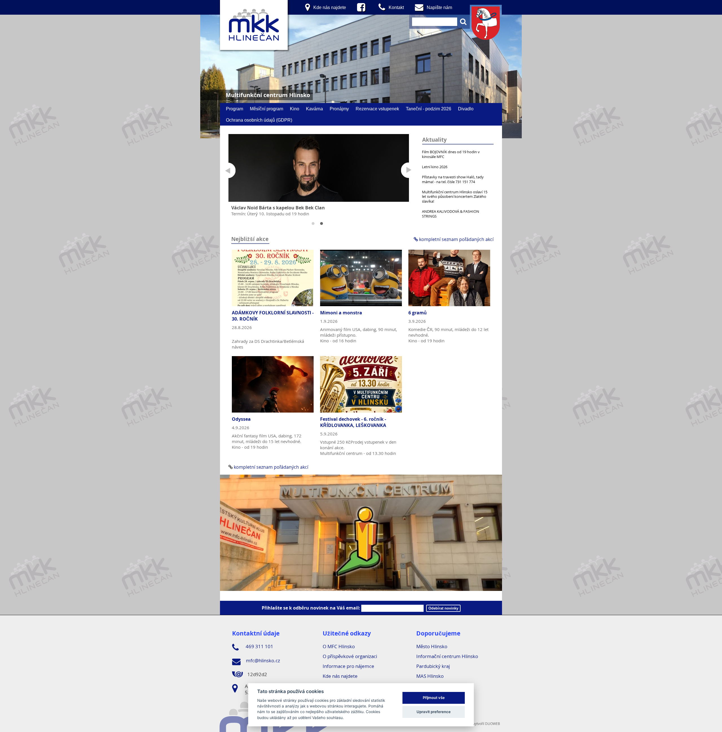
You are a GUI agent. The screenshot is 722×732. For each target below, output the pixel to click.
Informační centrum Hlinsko (447, 656)
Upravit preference (434, 711)
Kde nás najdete (340, 676)
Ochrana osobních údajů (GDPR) (259, 120)
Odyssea (241, 419)
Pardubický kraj (433, 666)
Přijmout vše (434, 697)
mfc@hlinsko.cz (262, 660)
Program (234, 109)
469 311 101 (259, 646)
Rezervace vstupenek (377, 109)
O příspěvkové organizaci (350, 656)
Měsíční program (266, 109)
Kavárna (314, 109)
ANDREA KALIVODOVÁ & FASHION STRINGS (450, 214)
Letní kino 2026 (434, 166)
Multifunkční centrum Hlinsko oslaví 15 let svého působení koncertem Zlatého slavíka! (454, 196)
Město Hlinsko (431, 646)
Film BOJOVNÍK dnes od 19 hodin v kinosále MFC (451, 154)
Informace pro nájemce (348, 666)
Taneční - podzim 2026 (428, 109)
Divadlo (466, 109)
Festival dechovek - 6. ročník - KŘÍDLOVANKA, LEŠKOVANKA (353, 422)
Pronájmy (339, 109)
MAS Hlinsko (430, 676)
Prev (227, 170)
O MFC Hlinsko (339, 646)
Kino (294, 109)
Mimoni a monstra (341, 313)
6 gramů (417, 313)
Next (409, 170)
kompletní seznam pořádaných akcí (456, 239)
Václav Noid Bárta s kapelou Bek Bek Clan (278, 208)
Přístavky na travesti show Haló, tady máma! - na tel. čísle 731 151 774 (453, 179)
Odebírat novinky (443, 608)
